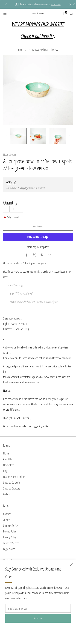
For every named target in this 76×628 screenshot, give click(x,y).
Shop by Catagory (11, 488)
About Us (7, 459)
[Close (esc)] (71, 564)
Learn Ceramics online (14, 477)
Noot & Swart (9, 154)
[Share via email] (49, 255)
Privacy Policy (9, 537)
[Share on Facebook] (26, 255)
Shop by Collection (12, 482)
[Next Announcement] (70, 4)
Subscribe (38, 618)
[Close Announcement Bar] (73, 4)
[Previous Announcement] (6, 4)
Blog (5, 471)
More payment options (38, 247)
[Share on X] (34, 255)
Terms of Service (11, 543)
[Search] (71, 13)
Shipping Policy (10, 525)
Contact (7, 514)
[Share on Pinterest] (42, 255)
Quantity (10, 202)
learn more (55, 4)
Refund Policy (9, 531)
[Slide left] (7, 136)
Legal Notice (9, 549)
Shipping (23, 188)
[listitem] (38, 4)
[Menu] (5, 13)
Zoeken (6, 520)
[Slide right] (68, 136)
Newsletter (8, 465)
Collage (6, 494)
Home (21, 49)
